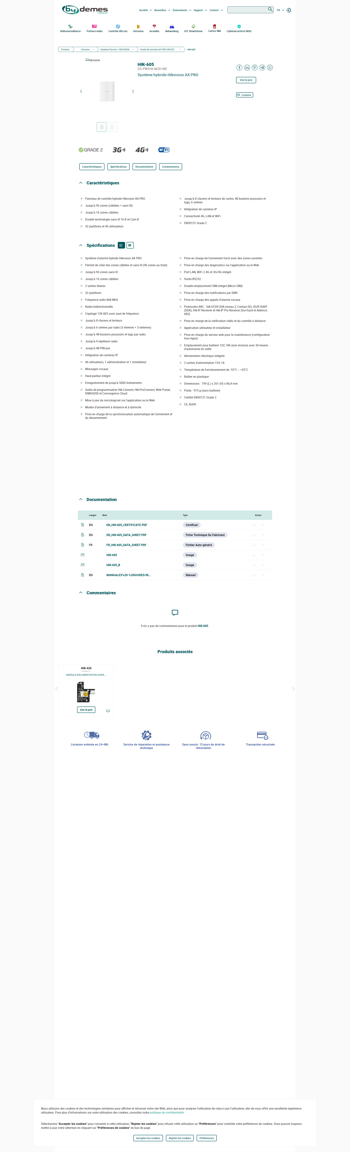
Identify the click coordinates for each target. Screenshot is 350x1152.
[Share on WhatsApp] (270, 67)
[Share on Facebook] (239, 67)
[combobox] (251, 9)
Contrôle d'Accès (117, 31)
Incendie (154, 31)
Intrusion (138, 31)
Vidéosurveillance (70, 31)
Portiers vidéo (95, 31)
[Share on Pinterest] (255, 67)
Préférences (207, 1138)
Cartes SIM (214, 31)
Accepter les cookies (148, 1138)
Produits (65, 49)
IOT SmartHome (193, 31)
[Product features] (121, 245)
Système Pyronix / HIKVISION (114, 49)
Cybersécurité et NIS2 (239, 31)
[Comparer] (108, 711)
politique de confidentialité (167, 1112)
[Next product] (133, 91)
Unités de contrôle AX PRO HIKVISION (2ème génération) (158, 49)
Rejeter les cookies (180, 1138)
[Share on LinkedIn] (247, 67)
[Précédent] (56, 688)
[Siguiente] (293, 688)
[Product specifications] (130, 245)
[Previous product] (81, 91)
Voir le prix (246, 80)
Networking (171, 31)
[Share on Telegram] (262, 67)
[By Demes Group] (85, 10)
